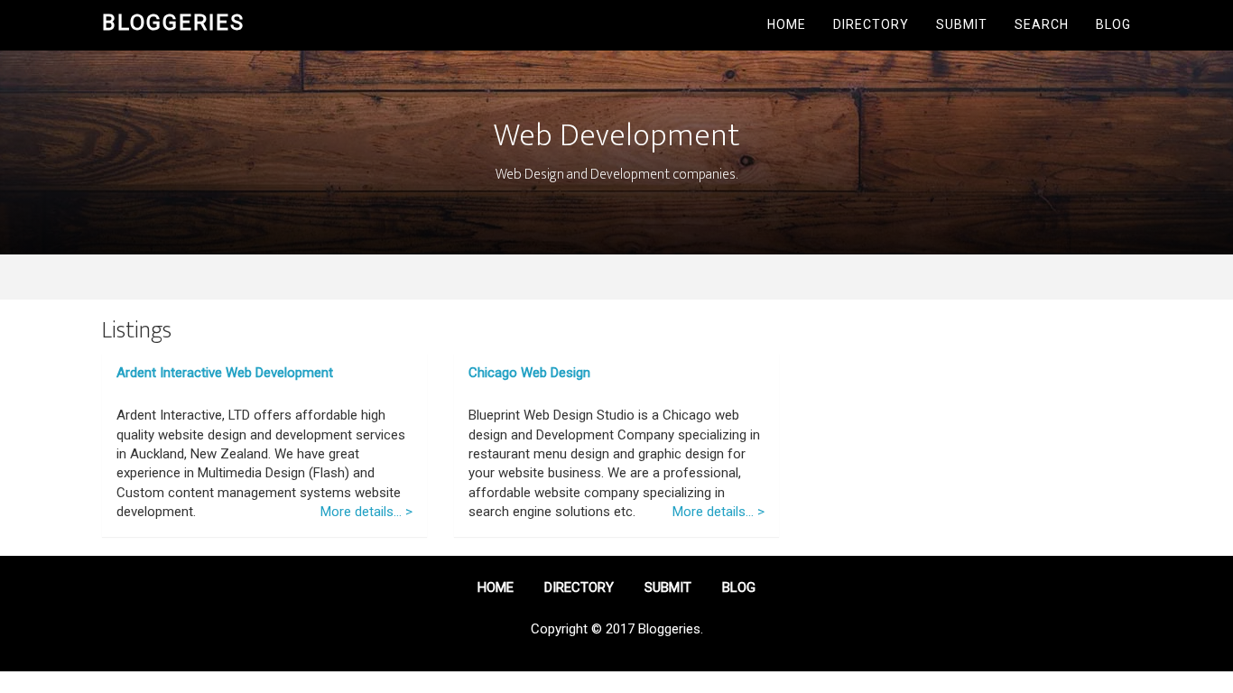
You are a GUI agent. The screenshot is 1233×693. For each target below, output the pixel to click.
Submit (961, 24)
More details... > (366, 512)
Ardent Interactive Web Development (224, 373)
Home (786, 24)
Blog (1113, 24)
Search (1042, 24)
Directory (871, 24)
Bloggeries (173, 22)
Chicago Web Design (529, 373)
